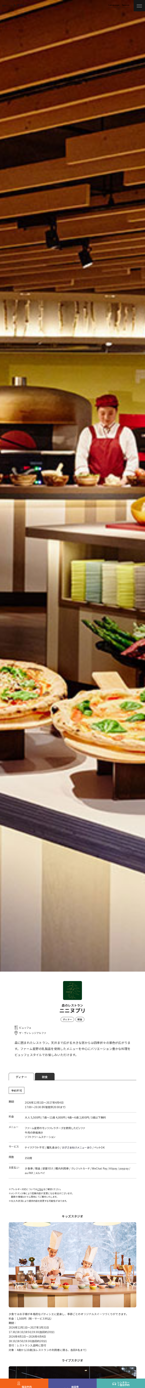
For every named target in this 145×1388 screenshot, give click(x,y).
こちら (40, 1189)
